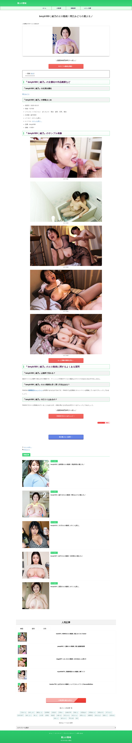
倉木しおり (31, 712)
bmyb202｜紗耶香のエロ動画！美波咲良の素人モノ (68, 464)
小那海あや (83, 712)
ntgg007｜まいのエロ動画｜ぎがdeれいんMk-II (71, 659)
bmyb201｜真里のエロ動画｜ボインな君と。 (65, 586)
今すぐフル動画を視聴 (65, 66)
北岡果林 (47, 712)
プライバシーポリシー (68, 733)
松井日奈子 (20, 715)
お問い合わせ (80, 733)
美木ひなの (98, 715)
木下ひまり (109, 712)
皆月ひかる (67, 715)
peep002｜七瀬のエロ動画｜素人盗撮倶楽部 (71, 646)
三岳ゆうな (23, 712)
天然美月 (54, 712)
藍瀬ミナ (105, 715)
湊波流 (53, 715)
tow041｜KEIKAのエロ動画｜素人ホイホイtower (71, 634)
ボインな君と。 (37, 121)
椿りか (35, 715)
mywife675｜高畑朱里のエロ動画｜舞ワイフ (71, 671)
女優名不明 (68, 712)
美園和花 (90, 715)
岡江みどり (25, 94)
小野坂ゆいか (91, 712)
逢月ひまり (64, 718)
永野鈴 (47, 715)
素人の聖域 (21, 3)
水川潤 (41, 715)
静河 (77, 718)
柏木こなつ (29, 715)
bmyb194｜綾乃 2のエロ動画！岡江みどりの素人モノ (68, 495)
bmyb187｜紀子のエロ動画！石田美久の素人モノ (67, 556)
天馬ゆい (60, 712)
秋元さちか (75, 715)
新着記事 (73, 8)
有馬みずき (101, 712)
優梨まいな (39, 712)
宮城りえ (75, 712)
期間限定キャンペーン (35, 390)
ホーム (44, 8)
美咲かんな (83, 715)
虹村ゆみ (112, 715)
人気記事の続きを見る (65, 700)
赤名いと (56, 718)
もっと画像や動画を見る (65, 360)
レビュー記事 (87, 8)
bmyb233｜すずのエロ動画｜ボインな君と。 (65, 525)
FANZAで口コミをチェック (65, 416)
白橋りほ (59, 715)
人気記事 (58, 8)
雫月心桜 (71, 718)
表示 (32, 73)
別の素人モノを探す (65, 437)
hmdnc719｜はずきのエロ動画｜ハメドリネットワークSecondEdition (71, 684)
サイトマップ (58, 733)
